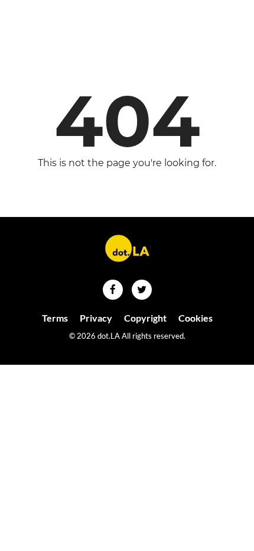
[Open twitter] (142, 290)
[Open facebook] (113, 290)
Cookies (195, 317)
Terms (55, 317)
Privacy (96, 317)
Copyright (145, 317)
